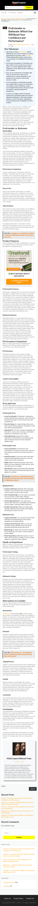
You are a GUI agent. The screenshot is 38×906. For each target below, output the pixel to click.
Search (29, 7)
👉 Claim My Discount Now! (19, 281)
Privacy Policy (18, 898)
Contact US (30, 898)
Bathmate (28, 55)
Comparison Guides (8, 882)
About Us (7, 898)
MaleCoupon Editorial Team (21, 44)
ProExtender (22, 52)
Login (21, 13)
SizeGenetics (6, 613)
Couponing (6, 886)
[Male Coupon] (19, 2)
